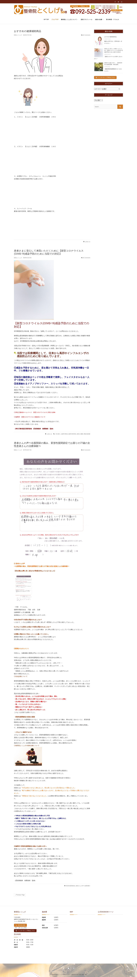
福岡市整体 (64, 434)
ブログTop (54, 19)
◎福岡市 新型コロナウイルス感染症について (29, 417)
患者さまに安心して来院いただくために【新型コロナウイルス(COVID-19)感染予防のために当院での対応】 (113, 50)
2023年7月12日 (27, 35)
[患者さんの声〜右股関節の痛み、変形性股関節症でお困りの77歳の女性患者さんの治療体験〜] (52, 506)
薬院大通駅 (80, 434)
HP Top (46, 19)
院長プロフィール (86, 19)
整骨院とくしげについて (69, 19)
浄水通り (58, 434)
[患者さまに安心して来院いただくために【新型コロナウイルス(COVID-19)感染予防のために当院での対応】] (52, 290)
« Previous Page (20, 895)
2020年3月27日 (27, 257)
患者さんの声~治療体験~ (83, 886)
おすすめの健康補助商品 (27, 31)
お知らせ (87, 241)
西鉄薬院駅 (87, 434)
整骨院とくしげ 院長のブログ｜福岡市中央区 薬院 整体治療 (70, 974)
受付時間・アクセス (112, 19)
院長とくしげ (18, 35)
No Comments (86, 35)
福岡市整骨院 (72, 434)
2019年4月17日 (27, 450)
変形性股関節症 (70, 886)
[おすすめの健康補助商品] (52, 55)
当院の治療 (98, 19)
